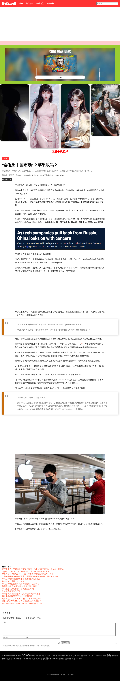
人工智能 (47, 656)
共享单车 (54, 656)
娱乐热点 (40, 3)
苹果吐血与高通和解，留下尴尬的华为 (18, 589)
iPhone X (12, 655)
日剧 (10, 659)
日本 (14, 659)
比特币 (25, 659)
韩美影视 (50, 3)
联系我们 (50, 674)
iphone (6, 656)
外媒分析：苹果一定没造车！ (14, 581)
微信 (113, 656)
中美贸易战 (37, 655)
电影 (33, 659)
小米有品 (103, 655)
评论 (5, 622)
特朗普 (29, 659)
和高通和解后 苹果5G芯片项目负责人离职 (19, 586)
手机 (7, 659)
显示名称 (6, 637)
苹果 (5, 158)
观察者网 (12, 175)
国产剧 (80, 655)
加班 (67, 655)
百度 (37, 659)
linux (17, 656)
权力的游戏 (19, 659)
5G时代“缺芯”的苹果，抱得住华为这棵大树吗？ (21, 601)
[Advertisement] (60, 24)
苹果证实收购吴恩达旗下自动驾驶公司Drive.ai (21, 579)
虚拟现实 (58, 659)
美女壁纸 (29, 3)
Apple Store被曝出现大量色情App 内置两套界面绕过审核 (25, 571)
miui (20, 655)
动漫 (70, 656)
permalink (60, 175)
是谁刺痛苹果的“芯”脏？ (12, 591)
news (26, 655)
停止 (83, 344)
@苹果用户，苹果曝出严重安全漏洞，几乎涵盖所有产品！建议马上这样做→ (34, 569)
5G (3, 656)
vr (33, 656)
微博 (116, 655)
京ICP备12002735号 (66, 674)
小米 (93, 655)
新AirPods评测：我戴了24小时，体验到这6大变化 (23, 604)
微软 (3, 659)
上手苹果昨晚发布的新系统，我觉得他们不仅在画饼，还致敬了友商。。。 (33, 576)
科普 (41, 659)
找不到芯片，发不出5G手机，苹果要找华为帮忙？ (23, 599)
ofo (31, 655)
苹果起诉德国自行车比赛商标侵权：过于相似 (20, 584)
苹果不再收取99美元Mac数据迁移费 (17, 596)
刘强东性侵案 (62, 655)
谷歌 (66, 659)
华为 (75, 655)
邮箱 (27, 637)
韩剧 (73, 659)
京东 (43, 655)
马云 (77, 659)
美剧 (45, 658)
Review (34, 175)
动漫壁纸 (56, 674)
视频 (62, 659)
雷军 (69, 659)
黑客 (80, 659)
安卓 (89, 655)
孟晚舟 (85, 655)
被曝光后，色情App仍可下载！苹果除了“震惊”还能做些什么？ (27, 574)
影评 (109, 655)
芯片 (49, 659)
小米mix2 (98, 655)
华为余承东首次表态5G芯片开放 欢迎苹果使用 (21, 594)
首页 (21, 3)
